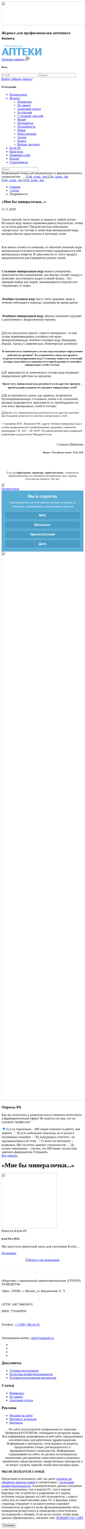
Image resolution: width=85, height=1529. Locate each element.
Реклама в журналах (23, 1419)
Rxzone (14, 158)
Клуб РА (15, 148)
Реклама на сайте (21, 1415)
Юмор (21, 130)
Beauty (21, 119)
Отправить (40, 1152)
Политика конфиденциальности (31, 1374)
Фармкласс (24, 101)
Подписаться (18, 94)
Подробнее (9, 1253)
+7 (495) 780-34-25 (27, 1324)
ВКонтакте (42, 525)
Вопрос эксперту (28, 144)
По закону (24, 105)
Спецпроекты (18, 162)
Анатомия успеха (29, 108)
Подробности (26, 126)
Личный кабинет (13, 59)
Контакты (16, 1422)
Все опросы (9, 1155)
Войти (6, 79)
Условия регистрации (24, 1370)
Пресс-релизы (26, 133)
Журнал (14, 98)
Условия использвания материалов (32, 1377)
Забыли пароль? (22, 79)
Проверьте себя (19, 155)
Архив (21, 137)
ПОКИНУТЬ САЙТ (69, 1518)
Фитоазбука (25, 123)
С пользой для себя (30, 116)
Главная (14, 187)
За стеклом (24, 112)
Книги (21, 141)
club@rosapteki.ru (42, 1338)
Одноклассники (42, 534)
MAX (42, 515)
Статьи (14, 190)
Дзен (42, 544)
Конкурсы (16, 151)
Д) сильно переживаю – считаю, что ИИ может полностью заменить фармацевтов (39, 1148)
